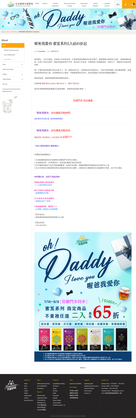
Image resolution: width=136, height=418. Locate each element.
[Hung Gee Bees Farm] (20, 4)
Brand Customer (28, 400)
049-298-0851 (115, 386)
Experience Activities (75, 383)
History (26, 391)
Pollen (54, 393)
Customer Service (107, 5)
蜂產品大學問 (74, 395)
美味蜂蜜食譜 (74, 398)
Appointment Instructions (91, 386)
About (37, 3)
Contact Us (87, 393)
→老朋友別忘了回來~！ (43, 201)
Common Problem (89, 388)
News (8, 32)
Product (44, 3)
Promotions (14, 32)
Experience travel (84, 5)
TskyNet (83, 416)
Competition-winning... (59, 383)
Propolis (55, 398)
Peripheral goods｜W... (59, 405)
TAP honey (56, 386)
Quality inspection (55, 5)
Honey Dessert (57, 403)
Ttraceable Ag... (41, 400)
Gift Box (55, 391)
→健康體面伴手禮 (41, 193)
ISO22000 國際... (42, 410)
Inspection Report (42, 398)
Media (5, 74)
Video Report (7, 79)
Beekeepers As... (41, 402)
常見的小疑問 (74, 391)
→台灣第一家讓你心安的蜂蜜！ (46, 209)
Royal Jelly (56, 395)
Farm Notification (9, 55)
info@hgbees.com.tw (118, 391)
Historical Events (8, 69)
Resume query (41, 395)
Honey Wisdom (95, 5)
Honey (54, 388)
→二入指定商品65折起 (43, 185)
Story (4, 64)
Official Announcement (11, 50)
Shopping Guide (88, 383)
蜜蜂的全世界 (74, 393)
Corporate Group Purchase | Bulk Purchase (12, 90)
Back (84, 368)
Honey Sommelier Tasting (69, 5)
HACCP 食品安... (42, 407)
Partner (5, 84)
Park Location (88, 391)
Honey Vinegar (57, 400)
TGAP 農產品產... (42, 405)
